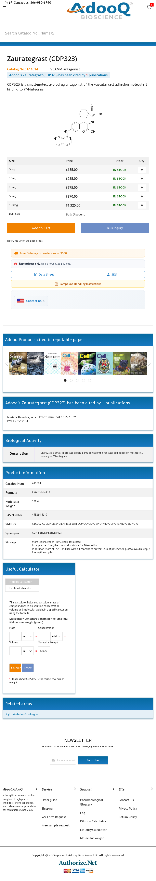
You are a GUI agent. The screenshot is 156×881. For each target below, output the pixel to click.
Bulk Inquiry (115, 228)
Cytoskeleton (15, 714)
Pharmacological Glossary (91, 802)
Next (149, 364)
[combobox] (29, 33)
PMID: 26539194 (17, 421)
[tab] (22, 582)
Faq (82, 813)
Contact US (34, 301)
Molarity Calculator (20, 582)
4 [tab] (83, 380)
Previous (6, 364)
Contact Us (126, 800)
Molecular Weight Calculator (92, 840)
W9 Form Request (54, 817)
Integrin (32, 714)
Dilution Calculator (20, 588)
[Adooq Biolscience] (100, 10)
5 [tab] (89, 380)
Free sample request (56, 825)
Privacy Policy (128, 808)
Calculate (16, 668)
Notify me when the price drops (25, 240)
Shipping (47, 808)
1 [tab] (65, 380)
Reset (28, 668)
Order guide (49, 800)
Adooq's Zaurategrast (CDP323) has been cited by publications (58, 75)
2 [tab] (71, 380)
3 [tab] (77, 380)
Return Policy (128, 817)
